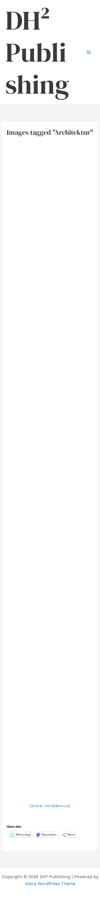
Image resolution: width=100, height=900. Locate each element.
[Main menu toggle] (89, 52)
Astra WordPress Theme (50, 883)
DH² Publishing (37, 52)
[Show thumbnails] (50, 806)
